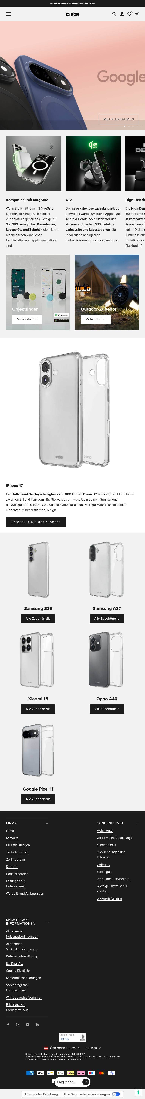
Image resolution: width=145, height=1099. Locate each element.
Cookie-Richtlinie (18, 971)
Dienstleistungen (18, 845)
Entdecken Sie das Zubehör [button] (36, 522)
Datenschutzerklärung (21, 956)
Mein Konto (105, 831)
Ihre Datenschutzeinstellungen (87, 1094)
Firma (10, 831)
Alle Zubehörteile (38, 619)
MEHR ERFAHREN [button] (118, 119)
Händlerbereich (17, 874)
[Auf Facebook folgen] (8, 1025)
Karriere (12, 867)
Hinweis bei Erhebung (41, 1094)
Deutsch (91, 1048)
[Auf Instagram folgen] (18, 1025)
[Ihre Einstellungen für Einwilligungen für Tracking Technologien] (138, 1092)
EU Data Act (14, 964)
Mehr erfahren (27, 319)
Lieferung (103, 865)
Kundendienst (106, 845)
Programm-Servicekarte (113, 879)
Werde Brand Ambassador (24, 893)
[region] (72, 75)
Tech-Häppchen (17, 852)
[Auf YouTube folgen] (27, 1025)
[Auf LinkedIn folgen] (37, 1025)
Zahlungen (104, 872)
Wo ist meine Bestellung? (114, 838)
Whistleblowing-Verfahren (24, 998)
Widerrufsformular (109, 899)
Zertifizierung (15, 859)
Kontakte (12, 838)
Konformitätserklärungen (23, 978)
